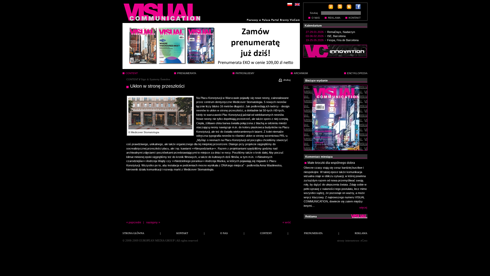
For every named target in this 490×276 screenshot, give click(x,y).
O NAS (316, 17)
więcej (363, 207)
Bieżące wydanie (316, 80)
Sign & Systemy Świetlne (155, 79)
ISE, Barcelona (336, 36)
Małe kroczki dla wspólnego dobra (331, 163)
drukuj (286, 79)
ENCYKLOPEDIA (357, 73)
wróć (288, 222)
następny (152, 222)
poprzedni (135, 222)
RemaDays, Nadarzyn (341, 31)
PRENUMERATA (186, 73)
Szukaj (314, 13)
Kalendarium (313, 25)
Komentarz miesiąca (319, 156)
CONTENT (132, 79)
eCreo (364, 240)
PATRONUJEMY (245, 73)
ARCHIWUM (301, 73)
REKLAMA (334, 17)
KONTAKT (355, 17)
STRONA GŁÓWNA (133, 233)
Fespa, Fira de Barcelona (343, 40)
